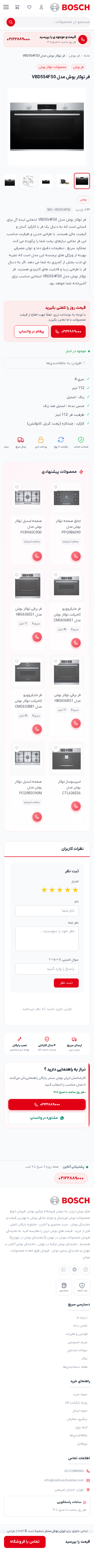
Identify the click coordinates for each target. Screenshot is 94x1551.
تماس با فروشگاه (25, 1541)
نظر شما (73, 923)
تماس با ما (80, 1325)
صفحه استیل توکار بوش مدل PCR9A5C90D (28, 526)
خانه (87, 56)
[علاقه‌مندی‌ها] (29, 7)
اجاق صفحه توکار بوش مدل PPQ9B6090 (67, 526)
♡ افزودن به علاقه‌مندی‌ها (66, 363)
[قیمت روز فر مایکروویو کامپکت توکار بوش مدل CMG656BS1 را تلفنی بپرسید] (75, 642)
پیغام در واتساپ (31, 331)
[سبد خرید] (17, 7)
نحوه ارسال (79, 1411)
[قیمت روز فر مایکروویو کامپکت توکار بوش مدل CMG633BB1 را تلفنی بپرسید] (37, 729)
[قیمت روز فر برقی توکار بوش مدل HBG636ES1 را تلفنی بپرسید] (37, 636)
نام (76, 901)
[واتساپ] (63, 1269)
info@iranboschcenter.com (64, 1480)
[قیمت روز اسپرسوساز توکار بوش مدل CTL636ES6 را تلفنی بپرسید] (75, 806)
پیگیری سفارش (77, 1419)
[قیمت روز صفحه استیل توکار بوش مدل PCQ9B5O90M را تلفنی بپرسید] (37, 817)
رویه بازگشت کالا (76, 1403)
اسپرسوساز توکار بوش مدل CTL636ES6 (69, 787)
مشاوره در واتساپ (44, 1118)
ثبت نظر (66, 982)
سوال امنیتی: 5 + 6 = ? (64, 960)
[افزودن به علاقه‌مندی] (55, 487)
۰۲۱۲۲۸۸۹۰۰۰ (71, 331)
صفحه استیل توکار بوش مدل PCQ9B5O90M (28, 787)
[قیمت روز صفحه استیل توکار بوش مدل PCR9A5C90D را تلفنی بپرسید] (37, 556)
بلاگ (84, 1358)
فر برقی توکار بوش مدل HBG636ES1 (28, 611)
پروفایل (82, 1444)
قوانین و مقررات (76, 1334)
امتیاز (75, 881)
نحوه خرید (80, 1394)
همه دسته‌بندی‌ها (75, 1367)
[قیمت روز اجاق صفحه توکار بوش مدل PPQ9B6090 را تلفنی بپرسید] (75, 556)
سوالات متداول (77, 1350)
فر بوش (74, 56)
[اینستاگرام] (85, 1269)
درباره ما (82, 1317)
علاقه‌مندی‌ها (78, 1435)
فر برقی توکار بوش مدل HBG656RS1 (67, 698)
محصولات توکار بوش (52, 67)
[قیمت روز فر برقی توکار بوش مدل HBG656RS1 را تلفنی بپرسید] (75, 723)
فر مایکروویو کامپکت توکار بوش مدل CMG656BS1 (66, 614)
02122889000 (74, 1471)
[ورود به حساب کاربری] (41, 7)
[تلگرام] (74, 1269)
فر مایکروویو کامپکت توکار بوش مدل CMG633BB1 (28, 701)
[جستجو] (11, 22)
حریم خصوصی (77, 1342)
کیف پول (81, 1427)
